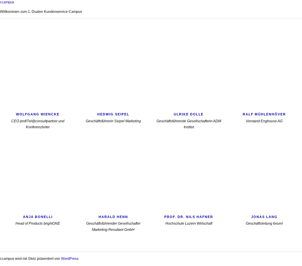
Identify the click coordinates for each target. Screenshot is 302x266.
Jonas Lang (264, 217)
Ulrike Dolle (189, 114)
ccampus (7, 2)
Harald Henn (113, 217)
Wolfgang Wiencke (37, 114)
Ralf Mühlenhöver (264, 114)
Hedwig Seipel (113, 114)
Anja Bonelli (38, 217)
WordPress (69, 258)
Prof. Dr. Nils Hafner (188, 217)
